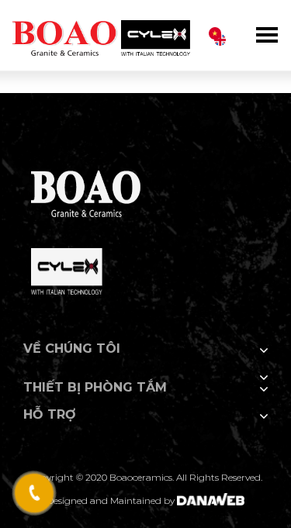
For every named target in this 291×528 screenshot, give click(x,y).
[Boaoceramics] (101, 31)
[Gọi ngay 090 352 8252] (34, 493)
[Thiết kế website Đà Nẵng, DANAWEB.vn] (210, 500)
